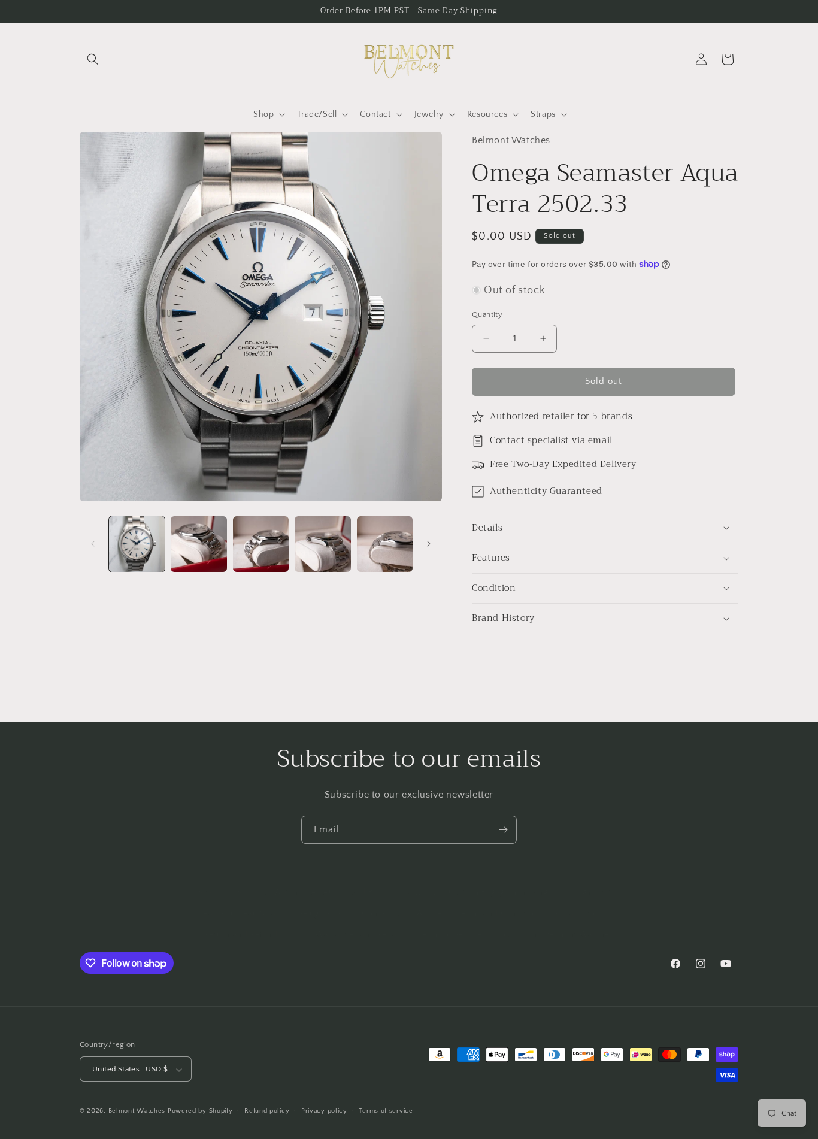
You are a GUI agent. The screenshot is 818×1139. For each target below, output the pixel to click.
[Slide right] (429, 544)
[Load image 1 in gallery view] (137, 544)
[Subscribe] (503, 830)
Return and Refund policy (253, 922)
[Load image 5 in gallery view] (385, 544)
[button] (93, 59)
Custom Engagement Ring (498, 880)
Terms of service (386, 1110)
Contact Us (383, 901)
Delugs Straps (323, 901)
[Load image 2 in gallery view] (198, 544)
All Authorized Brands (353, 880)
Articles (431, 901)
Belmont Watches (137, 1111)
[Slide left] (93, 544)
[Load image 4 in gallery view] (322, 544)
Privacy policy (324, 1110)
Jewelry (422, 880)
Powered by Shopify (200, 1111)
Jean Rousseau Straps (242, 901)
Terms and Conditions (500, 901)
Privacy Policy (581, 901)
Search (211, 880)
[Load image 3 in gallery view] (261, 544)
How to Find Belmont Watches (553, 922)
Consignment (586, 880)
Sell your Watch (268, 880)
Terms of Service (450, 922)
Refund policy (266, 1110)
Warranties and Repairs (360, 922)
